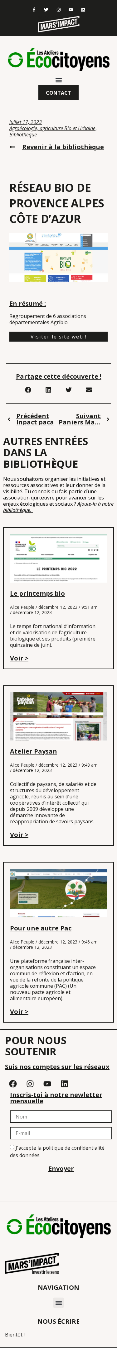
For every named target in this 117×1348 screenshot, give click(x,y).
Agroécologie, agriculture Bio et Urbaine (52, 128)
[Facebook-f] (34, 9)
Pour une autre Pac (40, 928)
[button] (58, 80)
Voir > (19, 658)
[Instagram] (58, 9)
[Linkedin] (83, 9)
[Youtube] (71, 9)
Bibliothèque (23, 134)
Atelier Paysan (33, 751)
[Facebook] (13, 1084)
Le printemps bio (37, 593)
